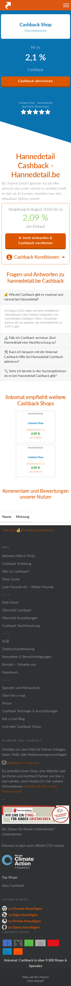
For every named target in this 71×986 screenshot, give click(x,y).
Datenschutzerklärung (18, 649)
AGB (5, 641)
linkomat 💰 (11, 530)
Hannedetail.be (42, 530)
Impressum (10, 672)
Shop (25, 530)
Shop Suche (11, 579)
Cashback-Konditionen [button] (37, 257)
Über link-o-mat (13, 695)
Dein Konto (10, 602)
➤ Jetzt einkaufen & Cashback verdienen (35, 240)
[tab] (35, 257)
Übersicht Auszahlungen (19, 618)
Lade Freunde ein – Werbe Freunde (28, 587)
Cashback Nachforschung (21, 626)
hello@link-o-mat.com (23, 763)
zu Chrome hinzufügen (25, 909)
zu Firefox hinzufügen (24, 921)
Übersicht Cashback (16, 610)
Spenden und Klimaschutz (21, 688)
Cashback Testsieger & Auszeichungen (30, 711)
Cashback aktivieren (35, 81)
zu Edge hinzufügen (23, 915)
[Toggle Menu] (66, 5)
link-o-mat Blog (13, 719)
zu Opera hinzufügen (24, 927)
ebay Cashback (13, 885)
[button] (7, 946)
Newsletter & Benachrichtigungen (26, 657)
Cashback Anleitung (16, 564)
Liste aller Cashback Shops (21, 726)
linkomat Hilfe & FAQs (18, 556)
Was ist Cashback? (16, 571)
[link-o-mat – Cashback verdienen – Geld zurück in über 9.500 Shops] (21, 5)
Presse (7, 703)
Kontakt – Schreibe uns (19, 664)
